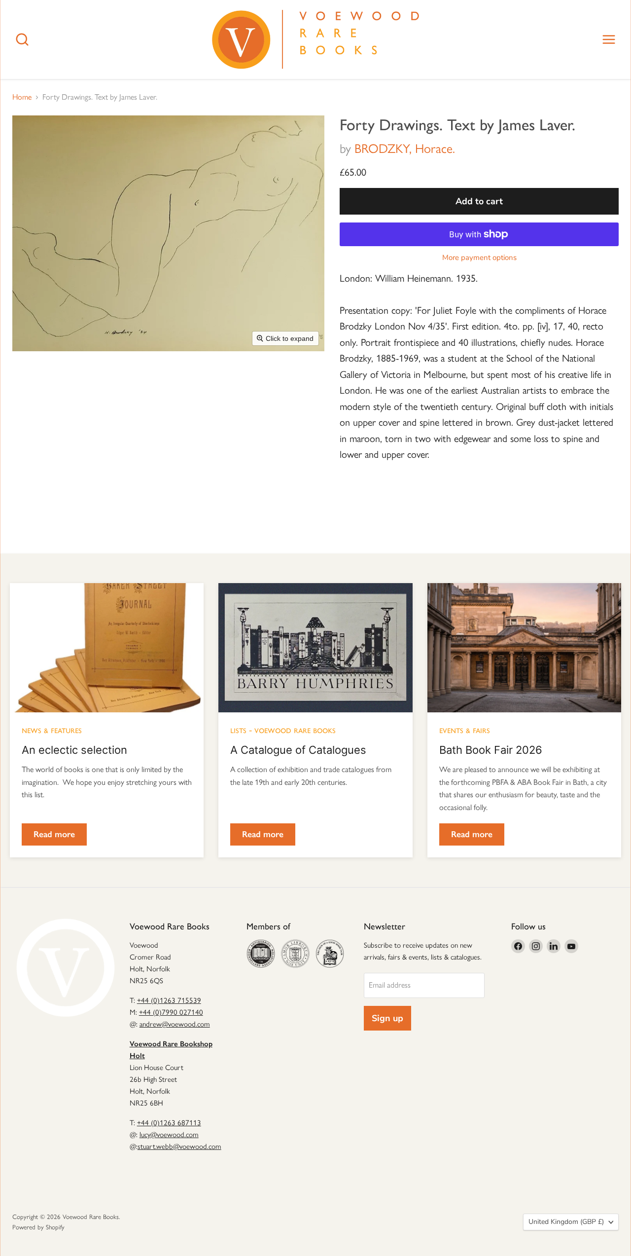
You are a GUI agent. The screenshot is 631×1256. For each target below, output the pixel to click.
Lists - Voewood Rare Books (283, 730)
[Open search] (22, 39)
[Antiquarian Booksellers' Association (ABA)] (260, 953)
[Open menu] (608, 39)
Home (22, 97)
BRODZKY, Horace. (404, 148)
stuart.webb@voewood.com (179, 1146)
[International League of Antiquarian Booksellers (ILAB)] (295, 953)
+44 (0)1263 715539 (169, 1000)
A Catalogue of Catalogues (298, 749)
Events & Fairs (464, 730)
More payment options (479, 258)
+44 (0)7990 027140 (171, 1012)
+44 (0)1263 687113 (169, 1122)
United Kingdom (566, 1221)
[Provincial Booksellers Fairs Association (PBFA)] (330, 953)
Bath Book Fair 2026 (490, 749)
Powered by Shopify (38, 1227)
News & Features (52, 730)
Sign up (387, 1018)
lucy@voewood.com (169, 1134)
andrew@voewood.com (175, 1024)
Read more (54, 834)
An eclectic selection (74, 749)
